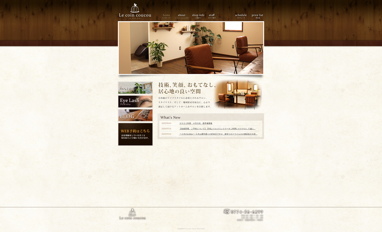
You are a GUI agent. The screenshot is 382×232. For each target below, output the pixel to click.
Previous (115, 48)
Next (266, 48)
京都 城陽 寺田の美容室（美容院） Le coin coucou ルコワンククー (135, 10)
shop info (198, 15)
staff (212, 15)
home (166, 15)
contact (259, 204)
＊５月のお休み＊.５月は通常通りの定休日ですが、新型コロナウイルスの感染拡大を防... (218, 134)
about (181, 15)
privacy (250, 204)
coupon (225, 15)
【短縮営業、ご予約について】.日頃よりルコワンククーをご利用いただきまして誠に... (217, 129)
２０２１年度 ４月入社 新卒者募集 (195, 123)
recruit (241, 204)
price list (256, 15)
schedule (241, 15)
